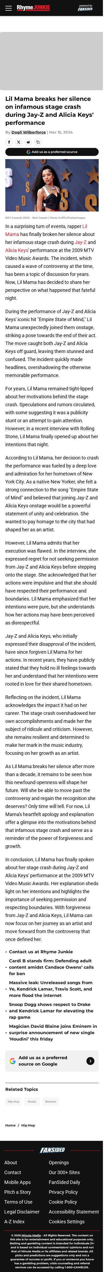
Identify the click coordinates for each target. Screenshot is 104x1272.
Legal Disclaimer (21, 1212)
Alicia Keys (16, 250)
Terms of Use (18, 1202)
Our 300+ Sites (64, 1172)
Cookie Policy (63, 1202)
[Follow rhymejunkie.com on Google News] (90, 1061)
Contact (12, 1172)
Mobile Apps (17, 1182)
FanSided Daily (64, 1182)
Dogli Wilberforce (28, 132)
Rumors (50, 1101)
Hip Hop (13, 1101)
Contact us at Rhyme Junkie (41, 951)
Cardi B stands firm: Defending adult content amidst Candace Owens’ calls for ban (51, 967)
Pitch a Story (17, 1192)
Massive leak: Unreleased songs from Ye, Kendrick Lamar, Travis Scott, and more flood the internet (51, 989)
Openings (59, 1162)
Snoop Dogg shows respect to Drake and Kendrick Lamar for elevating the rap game (51, 1011)
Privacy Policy (63, 1192)
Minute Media (31, 1235)
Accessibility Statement (74, 1212)
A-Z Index (14, 1221)
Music (32, 1101)
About (10, 1162)
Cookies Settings (67, 1221)
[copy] (38, 142)
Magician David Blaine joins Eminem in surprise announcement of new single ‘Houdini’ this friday (53, 1033)
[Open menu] (8, 8)
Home (10, 1125)
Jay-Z (81, 242)
